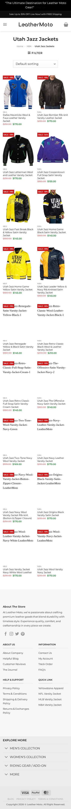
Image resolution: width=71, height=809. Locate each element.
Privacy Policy (26, 799)
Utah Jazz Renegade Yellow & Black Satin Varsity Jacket (18, 346)
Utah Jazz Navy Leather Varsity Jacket (50, 459)
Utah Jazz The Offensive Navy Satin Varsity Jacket (51, 402)
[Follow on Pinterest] (23, 634)
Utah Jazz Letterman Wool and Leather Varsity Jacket (18, 174)
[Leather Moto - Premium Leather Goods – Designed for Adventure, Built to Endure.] (36, 24)
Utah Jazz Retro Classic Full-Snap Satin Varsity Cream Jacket (16, 403)
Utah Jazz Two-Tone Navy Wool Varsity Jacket (17, 459)
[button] (5, 24)
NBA (29, 46)
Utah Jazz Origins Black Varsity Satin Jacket (50, 514)
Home (20, 46)
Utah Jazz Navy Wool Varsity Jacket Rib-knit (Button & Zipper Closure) (17, 515)
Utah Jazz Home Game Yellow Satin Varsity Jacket (18, 288)
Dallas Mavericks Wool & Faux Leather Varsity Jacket (16, 117)
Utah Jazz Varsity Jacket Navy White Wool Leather (17, 571)
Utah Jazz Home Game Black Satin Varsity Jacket (51, 231)
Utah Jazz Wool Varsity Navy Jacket (50, 571)
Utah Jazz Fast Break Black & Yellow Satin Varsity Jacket (18, 232)
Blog (11, 799)
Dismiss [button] (40, 7)
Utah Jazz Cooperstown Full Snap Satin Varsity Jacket (51, 175)
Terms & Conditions (50, 799)
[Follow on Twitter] (17, 634)
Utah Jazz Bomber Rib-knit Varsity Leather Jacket (52, 116)
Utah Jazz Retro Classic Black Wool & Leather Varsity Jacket (50, 346)
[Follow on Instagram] (11, 634)
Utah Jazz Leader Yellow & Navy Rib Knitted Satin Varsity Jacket (52, 289)
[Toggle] (6, 748)
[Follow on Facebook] (6, 634)
